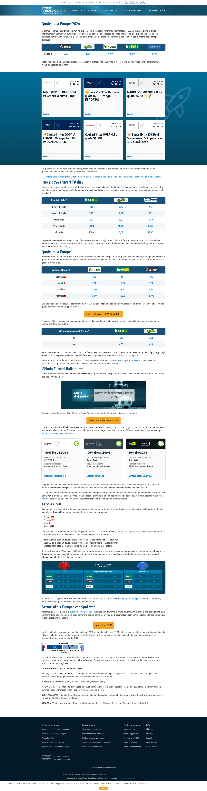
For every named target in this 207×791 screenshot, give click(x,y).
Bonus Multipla (129, 729)
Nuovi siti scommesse (132, 747)
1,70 (151, 276)
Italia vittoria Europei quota (78, 177)
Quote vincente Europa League (54, 733)
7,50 (91, 219)
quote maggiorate (133, 598)
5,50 (151, 289)
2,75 (121, 207)
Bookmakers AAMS (131, 738)
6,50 (121, 219)
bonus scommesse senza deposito (58, 433)
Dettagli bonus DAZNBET (140, 475)
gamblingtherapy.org (128, 778)
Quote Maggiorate (130, 733)
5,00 (94, 289)
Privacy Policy (151, 742)
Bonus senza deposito (132, 10)
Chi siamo (150, 729)
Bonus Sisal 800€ (103, 625)
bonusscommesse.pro (61, 756)
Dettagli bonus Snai (95, 475)
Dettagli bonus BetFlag (55, 475)
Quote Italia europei (55, 177)
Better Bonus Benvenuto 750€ (103, 420)
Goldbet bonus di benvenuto (93, 738)
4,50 (151, 344)
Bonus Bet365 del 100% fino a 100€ (103, 313)
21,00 (123, 295)
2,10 (91, 207)
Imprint (149, 738)
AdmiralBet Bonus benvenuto (93, 733)
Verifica (46, 114)
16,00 (110, 53)
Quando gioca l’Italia (102, 177)
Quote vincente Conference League (56, 747)
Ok (103, 788)
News (74, 10)
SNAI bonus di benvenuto (92, 729)
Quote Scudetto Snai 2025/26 (53, 742)
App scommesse (130, 742)
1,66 (123, 276)
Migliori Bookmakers (90, 10)
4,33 (151, 338)
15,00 (87, 53)
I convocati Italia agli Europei (147, 177)
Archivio (149, 733)
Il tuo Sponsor (151, 747)
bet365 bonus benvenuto (92, 747)
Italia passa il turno (123, 177)
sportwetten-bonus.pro (61, 759)
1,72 (94, 276)
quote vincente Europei (80, 612)
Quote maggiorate (111, 10)
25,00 (151, 295)
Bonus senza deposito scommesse (96, 742)
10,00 (91, 226)
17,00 (66, 53)
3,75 (123, 283)
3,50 (94, 283)
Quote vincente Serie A (155, 10)
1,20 (121, 338)
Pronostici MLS (48, 738)
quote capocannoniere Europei (131, 360)
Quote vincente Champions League (55, 729)
